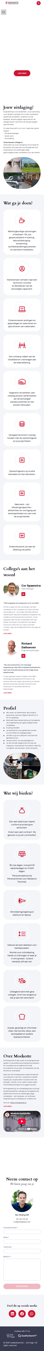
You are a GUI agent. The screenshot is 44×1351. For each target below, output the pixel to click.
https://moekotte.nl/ (18, 1102)
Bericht (6, 1257)
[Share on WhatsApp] (31, 1313)
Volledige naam (9, 1228)
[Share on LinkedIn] (12, 1313)
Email (5, 1237)
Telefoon (7, 1247)
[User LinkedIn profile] (23, 594)
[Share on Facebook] (22, 1313)
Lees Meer (22, 73)
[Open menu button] (39, 3)
